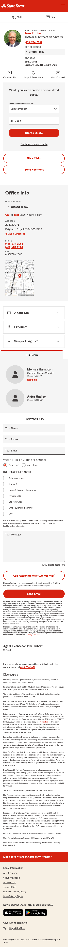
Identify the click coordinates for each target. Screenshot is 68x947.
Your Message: (13, 534)
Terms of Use (9, 887)
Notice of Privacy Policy (14, 892)
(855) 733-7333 (34, 635)
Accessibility (9, 882)
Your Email (11, 450)
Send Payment (34, 169)
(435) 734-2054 (33, 42)
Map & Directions (16, 234)
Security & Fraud (11, 878)
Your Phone (11, 439)
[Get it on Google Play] (36, 912)
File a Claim (34, 158)
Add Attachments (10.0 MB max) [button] (34, 575)
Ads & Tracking (10, 873)
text (16, 214)
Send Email (34, 593)
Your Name (11, 428)
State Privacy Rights (13, 896)
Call (7, 214)
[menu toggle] (63, 6)
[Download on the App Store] (13, 912)
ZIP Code (16, 120)
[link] (17, 6)
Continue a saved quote (34, 144)
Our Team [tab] (31, 354)
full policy (44, 722)
